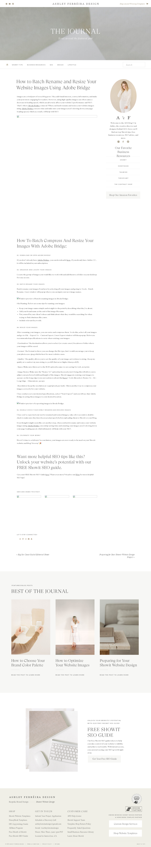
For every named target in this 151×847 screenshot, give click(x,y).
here (69, 260)
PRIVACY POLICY (47, 844)
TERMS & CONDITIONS (33, 844)
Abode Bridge (34, 106)
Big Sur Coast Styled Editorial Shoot (33, 555)
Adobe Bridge (27, 109)
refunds (57, 844)
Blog (78, 475)
